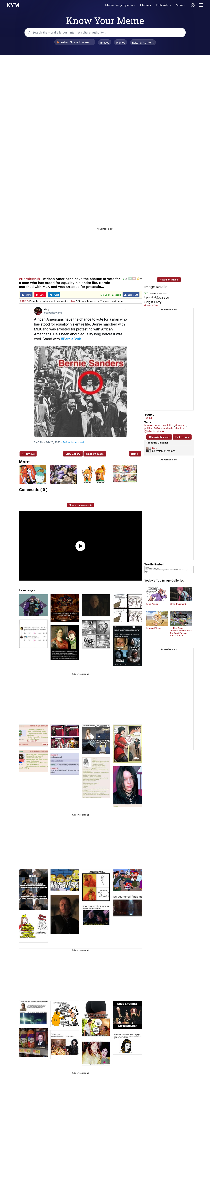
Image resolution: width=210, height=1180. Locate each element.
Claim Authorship (159, 437)
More (179, 5)
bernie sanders (153, 425)
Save (41, 295)
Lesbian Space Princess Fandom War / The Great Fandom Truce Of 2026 (180, 632)
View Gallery (73, 453)
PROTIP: (24, 301)
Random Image (95, 453)
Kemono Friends (153, 628)
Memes (120, 42)
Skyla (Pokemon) (178, 604)
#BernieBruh (29, 279)
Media (144, 5)
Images (104, 42)
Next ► (135, 453)
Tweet (55, 295)
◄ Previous (28, 453)
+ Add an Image (169, 279)
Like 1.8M (132, 295)
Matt (154, 448)
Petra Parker (152, 604)
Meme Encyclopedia (119, 5)
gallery (72, 301)
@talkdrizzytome (154, 431)
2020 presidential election (169, 428)
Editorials (162, 5)
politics (148, 428)
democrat (180, 425)
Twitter (148, 417)
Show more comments (80, 505)
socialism (168, 425)
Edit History (182, 437)
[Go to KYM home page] (13, 6)
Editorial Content (143, 42)
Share (27, 295)
